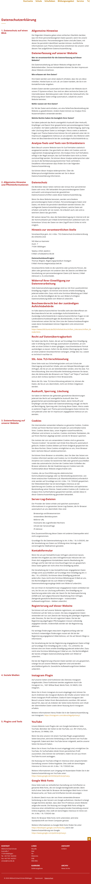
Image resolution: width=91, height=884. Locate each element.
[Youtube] (85, 878)
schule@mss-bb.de (7, 861)
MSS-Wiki (34, 861)
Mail (32, 851)
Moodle (34, 849)
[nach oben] (89, 839)
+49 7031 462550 (10, 856)
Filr (32, 854)
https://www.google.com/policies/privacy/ (49, 833)
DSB (32, 858)
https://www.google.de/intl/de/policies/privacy (50, 776)
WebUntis (34, 856)
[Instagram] (89, 878)
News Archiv (65, 868)
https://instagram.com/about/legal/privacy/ (62, 715)
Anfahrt (64, 849)
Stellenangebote (37, 868)
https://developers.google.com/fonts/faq (48, 827)
